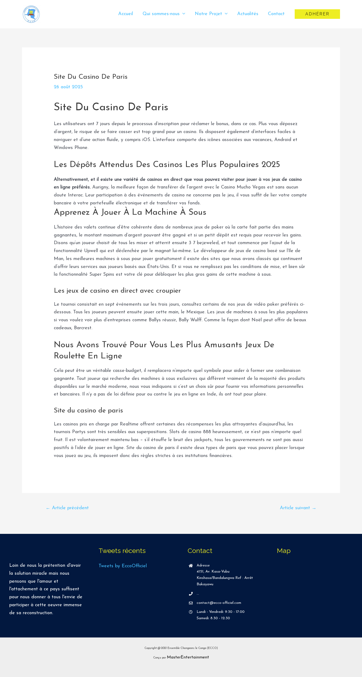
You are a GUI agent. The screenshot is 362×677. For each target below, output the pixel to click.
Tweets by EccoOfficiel (123, 566)
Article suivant (298, 508)
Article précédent (67, 508)
